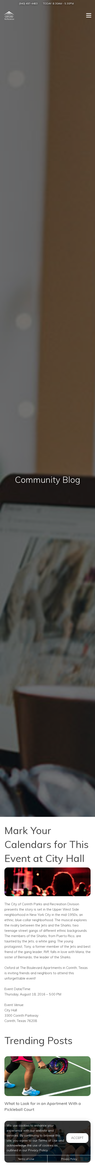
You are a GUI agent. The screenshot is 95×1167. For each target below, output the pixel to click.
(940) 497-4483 (28, 3)
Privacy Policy (69, 1159)
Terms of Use (26, 1159)
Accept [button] (77, 1138)
